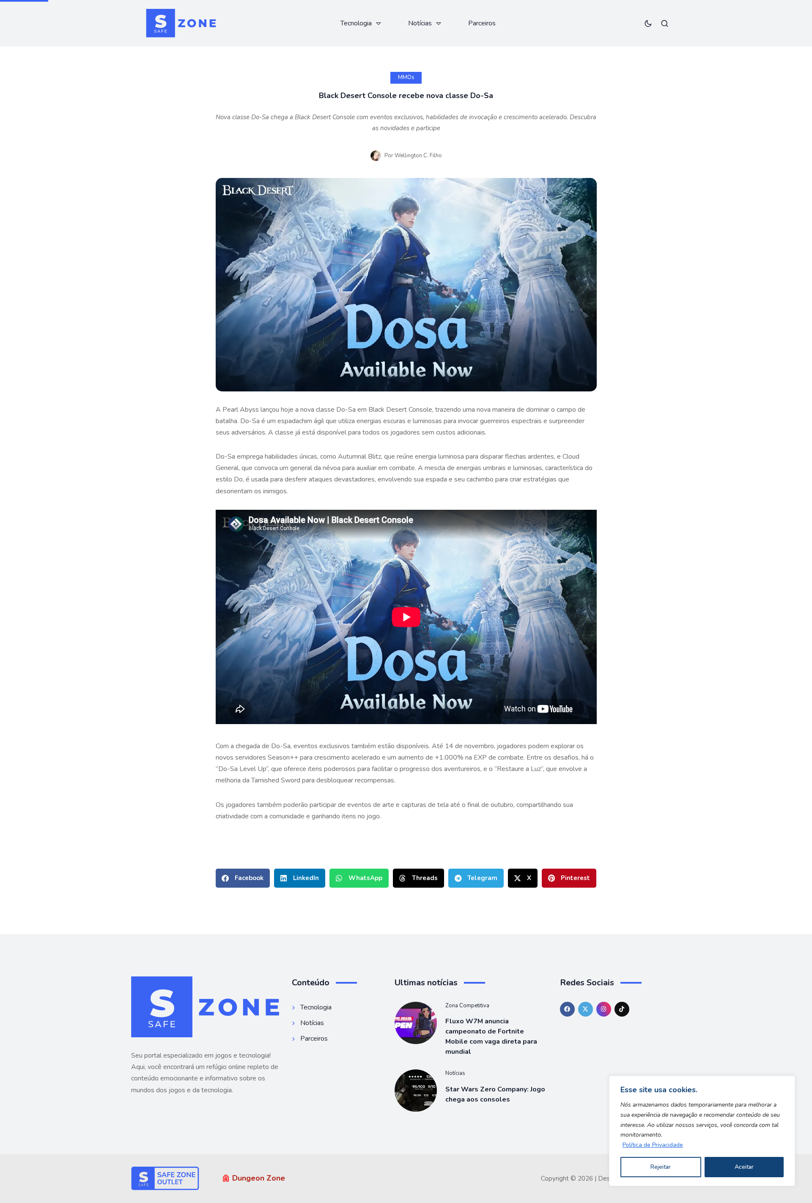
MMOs (406, 77)
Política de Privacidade (653, 1145)
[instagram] (603, 1009)
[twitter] (585, 1009)
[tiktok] (621, 1009)
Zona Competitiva (467, 1005)
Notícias (455, 1073)
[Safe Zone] (181, 23)
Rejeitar (660, 1167)
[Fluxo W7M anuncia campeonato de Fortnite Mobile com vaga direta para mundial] (416, 1023)
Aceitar (744, 1167)
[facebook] (567, 1009)
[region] (702, 1131)
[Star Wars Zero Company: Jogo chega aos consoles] (416, 1090)
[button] (243, 878)
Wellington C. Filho (418, 155)
